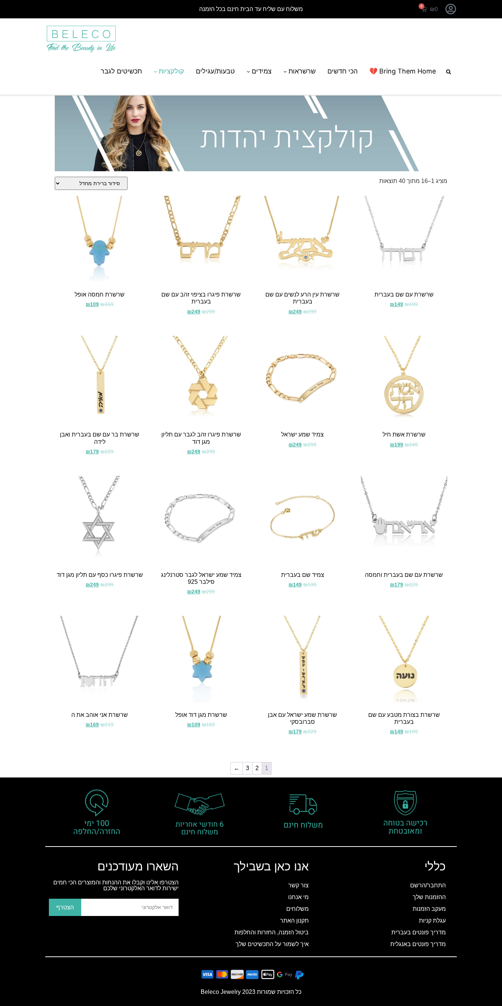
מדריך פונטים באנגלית (418, 944)
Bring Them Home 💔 (402, 71)
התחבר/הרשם (428, 885)
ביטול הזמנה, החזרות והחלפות (271, 932)
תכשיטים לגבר (121, 71)
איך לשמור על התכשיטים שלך (272, 944)
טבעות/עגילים (215, 71)
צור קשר (298, 885)
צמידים (261, 71)
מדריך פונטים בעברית (418, 932)
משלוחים (297, 909)
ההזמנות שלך (429, 897)
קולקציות (170, 71)
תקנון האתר (294, 920)
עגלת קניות (432, 920)
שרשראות (301, 71)
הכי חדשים (342, 71)
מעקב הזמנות (429, 909)
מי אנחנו (298, 897)
